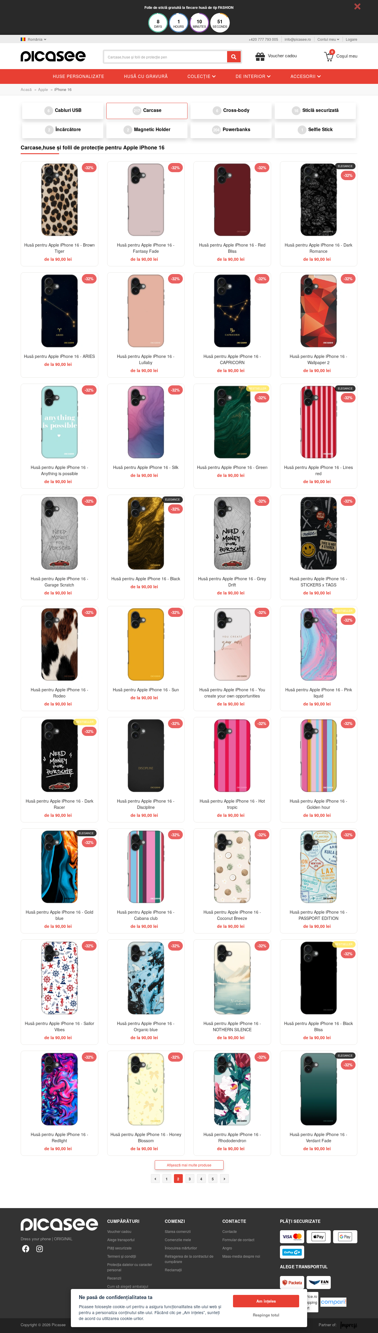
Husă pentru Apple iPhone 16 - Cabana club (146, 915)
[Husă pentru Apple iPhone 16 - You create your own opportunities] (232, 644)
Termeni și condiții (121, 1256)
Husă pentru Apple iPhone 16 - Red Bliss (232, 248)
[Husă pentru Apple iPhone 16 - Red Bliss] (232, 200)
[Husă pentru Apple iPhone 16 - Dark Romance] (318, 200)
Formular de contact (238, 1239)
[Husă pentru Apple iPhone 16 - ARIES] (59, 311)
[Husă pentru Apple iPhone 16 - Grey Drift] (232, 533)
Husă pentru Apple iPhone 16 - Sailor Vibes (59, 1026)
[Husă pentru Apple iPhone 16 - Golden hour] (318, 755)
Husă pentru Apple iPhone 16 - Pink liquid (318, 693)
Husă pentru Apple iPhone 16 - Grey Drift (232, 582)
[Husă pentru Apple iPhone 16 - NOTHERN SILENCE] (232, 978)
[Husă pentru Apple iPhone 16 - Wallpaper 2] (318, 311)
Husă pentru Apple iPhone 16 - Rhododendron (232, 1137)
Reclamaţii (173, 1269)
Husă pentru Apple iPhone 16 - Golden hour (318, 804)
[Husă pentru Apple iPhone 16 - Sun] (146, 644)
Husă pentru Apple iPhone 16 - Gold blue (59, 915)
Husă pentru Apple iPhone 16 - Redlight (59, 1137)
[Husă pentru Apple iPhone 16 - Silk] (146, 422)
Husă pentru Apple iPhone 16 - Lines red (318, 470)
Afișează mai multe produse (189, 1164)
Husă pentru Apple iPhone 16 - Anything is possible (59, 470)
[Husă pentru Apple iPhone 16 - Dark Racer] (59, 755)
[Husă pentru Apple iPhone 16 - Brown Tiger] (59, 200)
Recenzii (114, 1277)
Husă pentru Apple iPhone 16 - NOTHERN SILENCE (232, 1026)
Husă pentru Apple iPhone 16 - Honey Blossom (145, 1137)
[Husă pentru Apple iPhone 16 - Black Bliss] (318, 978)
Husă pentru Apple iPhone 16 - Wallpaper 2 (318, 359)
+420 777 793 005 (263, 39)
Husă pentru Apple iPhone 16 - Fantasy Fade (146, 248)
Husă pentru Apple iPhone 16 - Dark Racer (59, 804)
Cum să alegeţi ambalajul (127, 1286)
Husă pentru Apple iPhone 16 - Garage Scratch (59, 582)
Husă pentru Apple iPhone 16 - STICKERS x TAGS (318, 582)
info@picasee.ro (298, 39)
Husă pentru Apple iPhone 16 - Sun (146, 689)
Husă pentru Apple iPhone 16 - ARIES (59, 356)
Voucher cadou (119, 1231)
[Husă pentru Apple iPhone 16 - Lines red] (318, 422)
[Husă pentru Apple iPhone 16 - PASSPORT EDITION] (318, 867)
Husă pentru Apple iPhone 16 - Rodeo (59, 693)
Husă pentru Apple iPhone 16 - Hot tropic (232, 804)
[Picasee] (53, 55)
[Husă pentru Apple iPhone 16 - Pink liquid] (318, 644)
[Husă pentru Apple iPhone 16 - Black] (146, 533)
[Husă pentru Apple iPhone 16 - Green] (232, 422)
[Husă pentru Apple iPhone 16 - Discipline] (146, 755)
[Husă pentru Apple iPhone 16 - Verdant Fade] (318, 1089)
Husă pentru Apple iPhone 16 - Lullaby (146, 359)
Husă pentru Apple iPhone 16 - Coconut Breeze (232, 915)
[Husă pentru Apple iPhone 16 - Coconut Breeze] (232, 867)
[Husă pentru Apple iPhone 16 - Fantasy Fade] (146, 200)
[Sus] (7, 1325)
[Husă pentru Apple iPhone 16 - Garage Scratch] (59, 533)
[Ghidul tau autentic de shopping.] (333, 1302)
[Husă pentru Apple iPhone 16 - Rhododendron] (232, 1089)
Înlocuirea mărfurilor (181, 1247)
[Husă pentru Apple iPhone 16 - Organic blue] (146, 978)
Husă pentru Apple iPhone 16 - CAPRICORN (232, 359)
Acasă (26, 89)
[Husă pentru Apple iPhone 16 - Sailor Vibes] (59, 978)
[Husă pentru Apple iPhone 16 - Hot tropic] (232, 755)
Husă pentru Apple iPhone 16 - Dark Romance (318, 248)
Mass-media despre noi (241, 1256)
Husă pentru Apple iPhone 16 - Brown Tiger (59, 248)
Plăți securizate (119, 1247)
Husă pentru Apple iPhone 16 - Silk (145, 467)
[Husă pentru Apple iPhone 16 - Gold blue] (59, 867)
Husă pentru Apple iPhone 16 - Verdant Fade (318, 1137)
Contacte (229, 1231)
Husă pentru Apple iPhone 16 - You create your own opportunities (232, 693)
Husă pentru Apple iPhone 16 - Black (145, 578)
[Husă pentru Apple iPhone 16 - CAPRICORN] (232, 311)
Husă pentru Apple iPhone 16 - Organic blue (146, 1026)
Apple (43, 89)
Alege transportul (121, 1239)
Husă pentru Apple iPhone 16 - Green (232, 467)
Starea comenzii (178, 1231)
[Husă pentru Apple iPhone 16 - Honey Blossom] (146, 1089)
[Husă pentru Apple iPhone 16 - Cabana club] (146, 867)
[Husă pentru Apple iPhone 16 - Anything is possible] (59, 422)
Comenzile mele (178, 1239)
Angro (227, 1247)
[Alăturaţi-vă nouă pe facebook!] (26, 1248)
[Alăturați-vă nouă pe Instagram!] (39, 1248)
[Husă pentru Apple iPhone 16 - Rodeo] (59, 644)
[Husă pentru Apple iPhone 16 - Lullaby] (146, 311)
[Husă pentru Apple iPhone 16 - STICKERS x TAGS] (318, 533)
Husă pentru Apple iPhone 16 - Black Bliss (318, 1026)
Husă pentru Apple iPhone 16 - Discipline (146, 804)
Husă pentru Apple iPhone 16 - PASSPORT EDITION (318, 915)
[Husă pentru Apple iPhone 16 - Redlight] (59, 1089)
